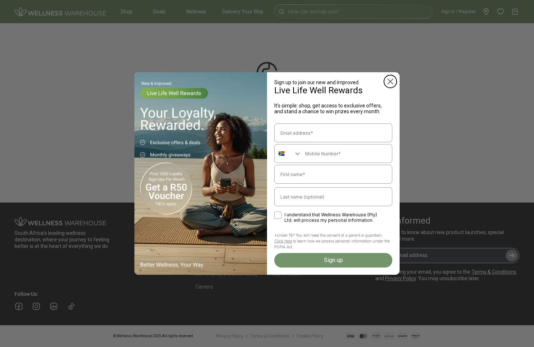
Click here (283, 241)
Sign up (333, 260)
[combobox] (288, 153)
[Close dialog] (390, 81)
